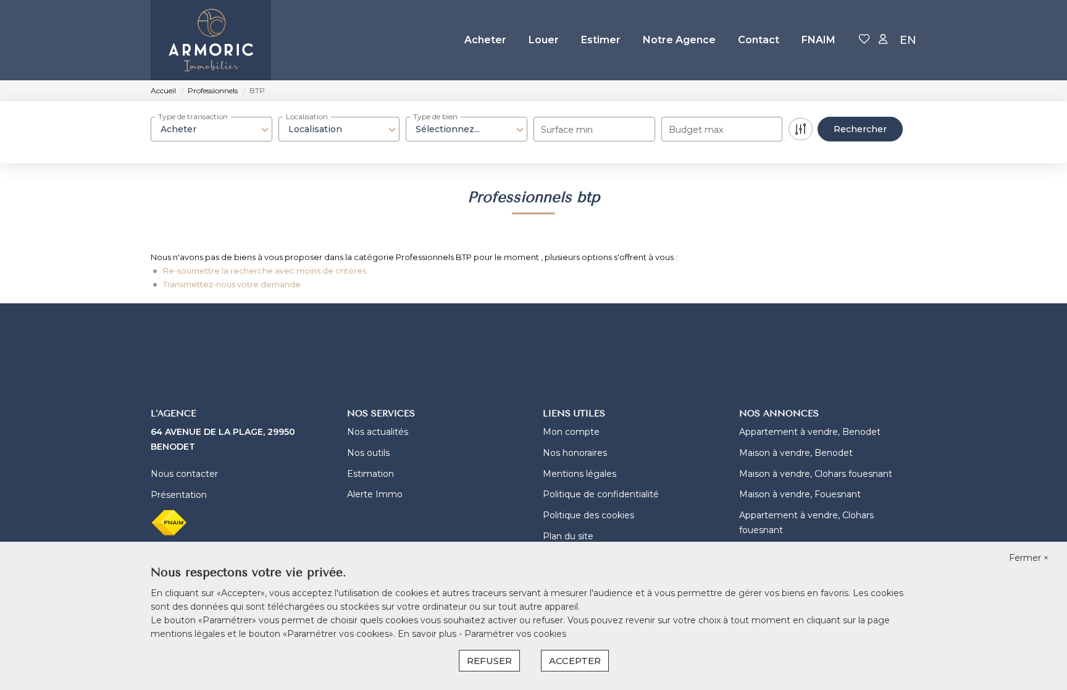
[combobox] (211, 129)
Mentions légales (579, 473)
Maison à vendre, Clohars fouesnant (815, 473)
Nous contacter (184, 473)
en (908, 40)
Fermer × (1028, 557)
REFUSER (489, 661)
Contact (758, 40)
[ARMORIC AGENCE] (211, 40)
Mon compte (571, 431)
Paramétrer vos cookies (515, 633)
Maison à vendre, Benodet (796, 452)
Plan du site (568, 536)
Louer (544, 40)
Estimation (370, 473)
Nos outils (368, 452)
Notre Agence (679, 40)
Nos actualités (377, 431)
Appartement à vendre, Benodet (810, 431)
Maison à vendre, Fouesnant (800, 494)
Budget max (696, 129)
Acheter (485, 40)
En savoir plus (428, 633)
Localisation (307, 116)
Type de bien (435, 116)
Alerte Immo (375, 494)
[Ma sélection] (864, 40)
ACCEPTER (575, 661)
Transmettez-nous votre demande (232, 284)
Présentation (179, 494)
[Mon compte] (883, 40)
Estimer (601, 40)
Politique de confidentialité (601, 494)
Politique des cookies (588, 515)
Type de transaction (193, 116)
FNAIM (818, 40)
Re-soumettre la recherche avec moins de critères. (265, 271)
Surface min (567, 129)
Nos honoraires (575, 452)
